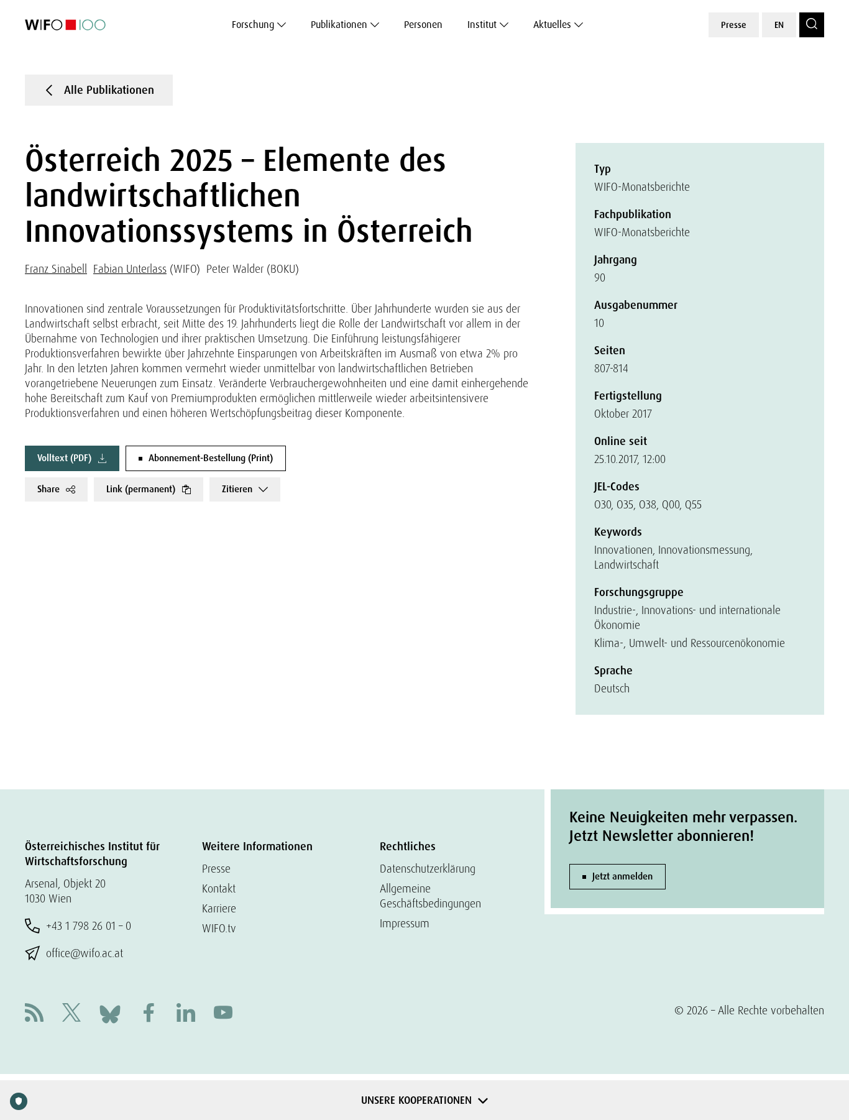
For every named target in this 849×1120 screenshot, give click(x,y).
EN (779, 24)
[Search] (811, 24)
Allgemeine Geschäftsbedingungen (430, 896)
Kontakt (219, 888)
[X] (71, 1014)
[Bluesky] (110, 1013)
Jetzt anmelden (622, 876)
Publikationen (339, 24)
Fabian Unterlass (130, 269)
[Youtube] (223, 1014)
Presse (733, 24)
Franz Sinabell (56, 269)
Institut (482, 24)
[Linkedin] (186, 1014)
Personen (423, 24)
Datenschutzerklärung (427, 868)
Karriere (219, 908)
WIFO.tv (219, 928)
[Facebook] (148, 1014)
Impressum (404, 923)
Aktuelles (552, 24)
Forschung (253, 24)
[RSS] (34, 1014)
